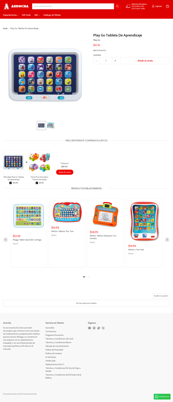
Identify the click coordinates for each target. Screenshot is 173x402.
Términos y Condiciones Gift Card (59, 339)
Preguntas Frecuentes (54, 335)
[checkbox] (10, 183)
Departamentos (10, 15)
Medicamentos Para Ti (54, 364)
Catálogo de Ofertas (52, 15)
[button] (41, 125)
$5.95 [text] (41, 183)
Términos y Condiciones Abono (58, 342)
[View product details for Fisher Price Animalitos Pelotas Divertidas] (39, 162)
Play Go (96, 40)
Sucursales (49, 328)
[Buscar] (117, 6)
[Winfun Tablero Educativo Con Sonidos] (106, 214)
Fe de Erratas (50, 357)
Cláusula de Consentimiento (57, 346)
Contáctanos (50, 331)
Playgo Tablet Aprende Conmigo (27, 240)
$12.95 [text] (15, 183)
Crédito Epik (50, 361)
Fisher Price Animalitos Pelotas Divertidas (39, 178)
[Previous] (5, 239)
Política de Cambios (53, 353)
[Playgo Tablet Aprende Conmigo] (29, 216)
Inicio (5, 28)
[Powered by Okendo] (14, 296)
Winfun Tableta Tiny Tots (62, 231)
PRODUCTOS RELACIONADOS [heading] (86, 188)
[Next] (167, 239)
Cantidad (97, 55)
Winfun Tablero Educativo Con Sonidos (103, 237)
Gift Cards (26, 15)
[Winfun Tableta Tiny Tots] (67, 212)
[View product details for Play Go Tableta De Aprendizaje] (13, 162)
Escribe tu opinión (161, 296)
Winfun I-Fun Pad (136, 249)
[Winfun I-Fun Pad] (144, 221)
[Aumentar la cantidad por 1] (115, 60)
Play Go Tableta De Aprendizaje (13, 178)
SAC (36, 15)
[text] (86, 140)
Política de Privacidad (54, 350)
